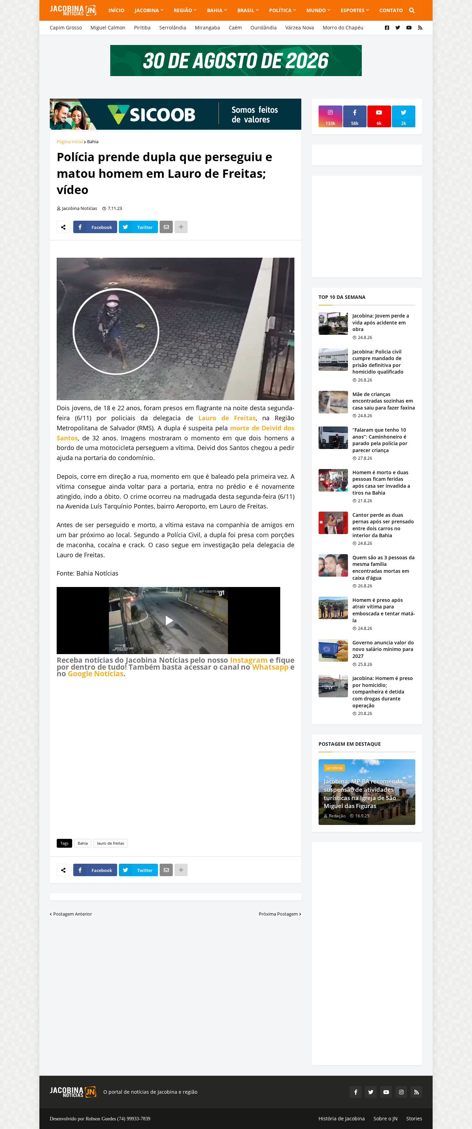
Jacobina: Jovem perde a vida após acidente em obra (380, 322)
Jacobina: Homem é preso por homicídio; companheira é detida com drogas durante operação (382, 691)
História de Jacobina (342, 1118)
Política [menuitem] (280, 10)
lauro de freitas (110, 843)
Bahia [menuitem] (215, 10)
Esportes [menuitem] (353, 10)
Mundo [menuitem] (316, 10)
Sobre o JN (386, 1118)
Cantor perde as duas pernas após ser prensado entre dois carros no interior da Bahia (383, 525)
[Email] (166, 227)
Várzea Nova (299, 27)
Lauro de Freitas (227, 418)
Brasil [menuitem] (245, 10)
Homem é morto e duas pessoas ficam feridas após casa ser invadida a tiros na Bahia (381, 482)
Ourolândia (264, 27)
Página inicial (70, 141)
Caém (235, 27)
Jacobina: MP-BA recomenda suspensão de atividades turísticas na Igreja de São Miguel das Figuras (363, 793)
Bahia (92, 141)
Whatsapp (270, 667)
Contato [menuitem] (391, 10)
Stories (414, 1118)
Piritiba (142, 27)
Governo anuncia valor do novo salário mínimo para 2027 (383, 649)
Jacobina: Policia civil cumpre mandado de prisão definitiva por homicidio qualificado (378, 361)
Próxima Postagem (278, 914)
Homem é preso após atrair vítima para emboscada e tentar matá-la (383, 610)
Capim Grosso (66, 27)
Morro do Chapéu (343, 27)
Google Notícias (95, 673)
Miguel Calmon (108, 27)
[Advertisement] (175, 757)
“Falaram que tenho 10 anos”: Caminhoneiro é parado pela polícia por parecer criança (379, 439)
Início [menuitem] (116, 10)
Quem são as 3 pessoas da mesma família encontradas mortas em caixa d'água (383, 567)
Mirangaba (207, 27)
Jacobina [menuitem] (147, 10)
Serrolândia (172, 27)
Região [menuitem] (183, 10)
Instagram (249, 660)
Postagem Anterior (72, 914)
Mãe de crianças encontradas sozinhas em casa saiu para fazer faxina (383, 401)
